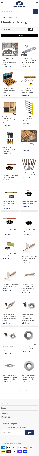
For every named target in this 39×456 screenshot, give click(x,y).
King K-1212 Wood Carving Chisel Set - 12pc (9, 90)
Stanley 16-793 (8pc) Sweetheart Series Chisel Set (28, 146)
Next (24, 390)
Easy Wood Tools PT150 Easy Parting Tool (8, 203)
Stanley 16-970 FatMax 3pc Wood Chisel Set (8, 149)
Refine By (19, 35)
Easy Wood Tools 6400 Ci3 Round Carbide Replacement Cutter (29, 377)
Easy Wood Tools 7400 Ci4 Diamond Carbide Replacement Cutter (10, 377)
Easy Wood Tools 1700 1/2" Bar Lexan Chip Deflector (29, 258)
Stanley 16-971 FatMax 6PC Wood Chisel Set (27, 119)
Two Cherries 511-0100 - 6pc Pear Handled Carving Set (28, 90)
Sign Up (29, 433)
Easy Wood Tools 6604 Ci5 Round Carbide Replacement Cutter (29, 347)
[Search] (35, 11)
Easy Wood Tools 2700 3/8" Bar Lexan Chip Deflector (10, 286)
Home (3, 17)
